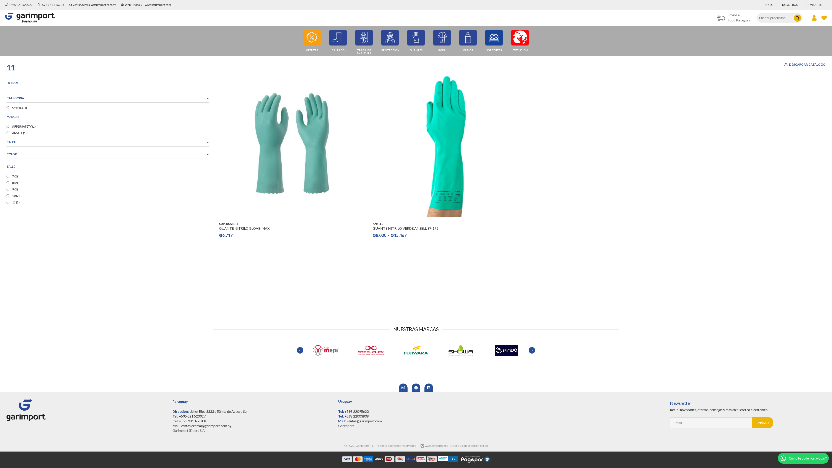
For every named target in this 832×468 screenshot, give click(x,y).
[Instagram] (403, 388)
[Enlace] (30, 17)
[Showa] (423, 350)
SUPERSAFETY (24, 126)
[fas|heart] (824, 18)
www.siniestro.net (436, 445)
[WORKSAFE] (514, 350)
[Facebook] (416, 388)
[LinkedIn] (428, 388)
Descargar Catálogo (807, 64)
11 (16, 202)
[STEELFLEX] (333, 350)
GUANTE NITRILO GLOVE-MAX (244, 228)
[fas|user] (814, 18)
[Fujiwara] (378, 350)
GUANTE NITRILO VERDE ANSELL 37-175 (405, 228)
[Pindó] (468, 350)
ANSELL (19, 133)
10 (16, 196)
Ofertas (19, 107)
